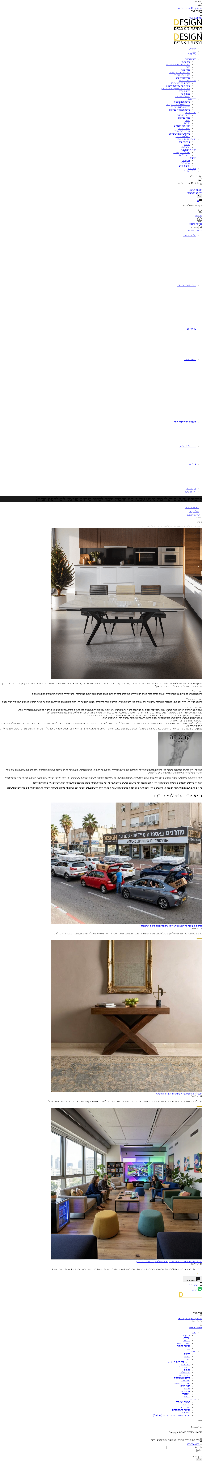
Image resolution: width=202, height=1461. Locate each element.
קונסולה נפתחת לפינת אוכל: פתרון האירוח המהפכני (179, 1093)
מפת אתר (185, 1412)
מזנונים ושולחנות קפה (186, 139)
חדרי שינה (185, 1380)
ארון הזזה (186, 160)
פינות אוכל (185, 1364)
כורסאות (192, 99)
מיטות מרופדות (183, 115)
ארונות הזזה (185, 1391)
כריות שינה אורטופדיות (179, 133)
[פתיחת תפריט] (201, 32)
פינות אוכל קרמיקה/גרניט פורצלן (175, 88)
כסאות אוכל (184, 91)
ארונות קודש (184, 166)
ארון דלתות (185, 163)
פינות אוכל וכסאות (187, 80)
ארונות (193, 158)
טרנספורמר (185, 147)
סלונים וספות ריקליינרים (179, 72)
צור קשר (192, 54)
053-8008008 (195, 18)
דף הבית (199, 517)
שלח (199, 1459)
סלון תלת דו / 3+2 (176, 1362)
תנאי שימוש (185, 1407)
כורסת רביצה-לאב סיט (180, 107)
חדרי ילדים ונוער (188, 150)
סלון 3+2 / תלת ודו (182, 75)
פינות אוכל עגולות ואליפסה (178, 85)
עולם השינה (190, 112)
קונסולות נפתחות (182, 96)
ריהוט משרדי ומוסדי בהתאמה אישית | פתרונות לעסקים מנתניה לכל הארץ (169, 1261)
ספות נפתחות (184, 117)
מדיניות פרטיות (183, 1346)
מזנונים (187, 144)
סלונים (187, 1356)
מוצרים (193, 1351)
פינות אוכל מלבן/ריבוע (180, 83)
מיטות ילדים (184, 155)
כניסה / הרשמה (195, 224)
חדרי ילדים (185, 1386)
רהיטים (187, 1354)
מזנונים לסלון (184, 1372)
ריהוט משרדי (190, 171)
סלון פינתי (185, 61)
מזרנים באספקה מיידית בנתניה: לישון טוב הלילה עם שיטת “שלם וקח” (170, 926)
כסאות (187, 1396)
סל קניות (198, 216)
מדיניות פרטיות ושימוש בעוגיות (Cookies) (171, 1415)
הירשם (199, 192)
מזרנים (187, 123)
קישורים (192, 1399)
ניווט (194, 1332)
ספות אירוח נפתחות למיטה (178, 64)
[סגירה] (201, 1438)
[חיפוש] (199, 196)
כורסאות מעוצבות (182, 101)
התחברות (191, 192)
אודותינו (192, 48)
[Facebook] (201, 1310)
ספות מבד (185, 69)
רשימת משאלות (183, 1402)
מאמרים (199, 522)
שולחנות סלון (184, 141)
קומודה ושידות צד (182, 131)
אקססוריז (192, 168)
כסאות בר (185, 93)
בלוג (194, 51)
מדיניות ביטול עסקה (181, 1410)
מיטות (187, 120)
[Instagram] (200, 1305)
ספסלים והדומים (183, 77)
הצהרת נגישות (183, 1343)
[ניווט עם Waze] (200, 180)
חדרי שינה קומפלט (181, 1383)
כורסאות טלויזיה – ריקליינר (178, 104)
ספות (188, 67)
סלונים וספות (190, 59)
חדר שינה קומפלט (182, 125)
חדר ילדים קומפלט (181, 152)
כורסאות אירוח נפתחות (179, 109)
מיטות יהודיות (184, 128)
